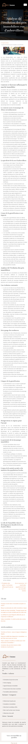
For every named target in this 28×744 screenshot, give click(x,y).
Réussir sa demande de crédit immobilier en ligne (14, 608)
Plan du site (14, 743)
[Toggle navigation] (25, 5)
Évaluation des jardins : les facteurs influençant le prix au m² (7, 586)
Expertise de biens (5, 42)
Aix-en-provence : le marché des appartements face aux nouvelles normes (20, 586)
